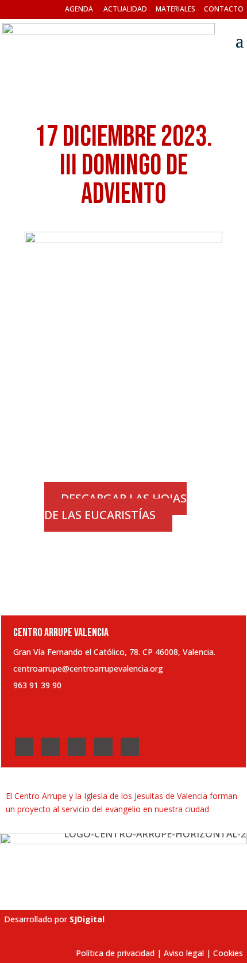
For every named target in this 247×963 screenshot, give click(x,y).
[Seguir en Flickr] (130, 747)
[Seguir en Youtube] (103, 747)
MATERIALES (175, 9)
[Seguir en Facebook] (24, 747)
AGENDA (79, 9)
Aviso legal (184, 953)
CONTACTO (224, 9)
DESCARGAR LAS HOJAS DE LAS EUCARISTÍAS (115, 507)
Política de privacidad (115, 953)
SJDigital (87, 919)
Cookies (228, 953)
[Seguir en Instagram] (77, 747)
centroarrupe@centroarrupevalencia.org (88, 668)
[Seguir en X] (50, 747)
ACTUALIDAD (125, 9)
